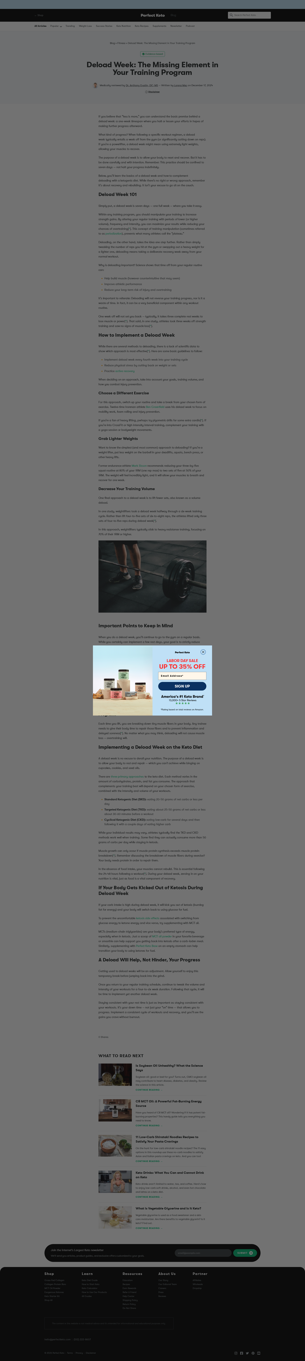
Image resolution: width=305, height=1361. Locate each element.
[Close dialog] (203, 652)
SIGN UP (182, 686)
